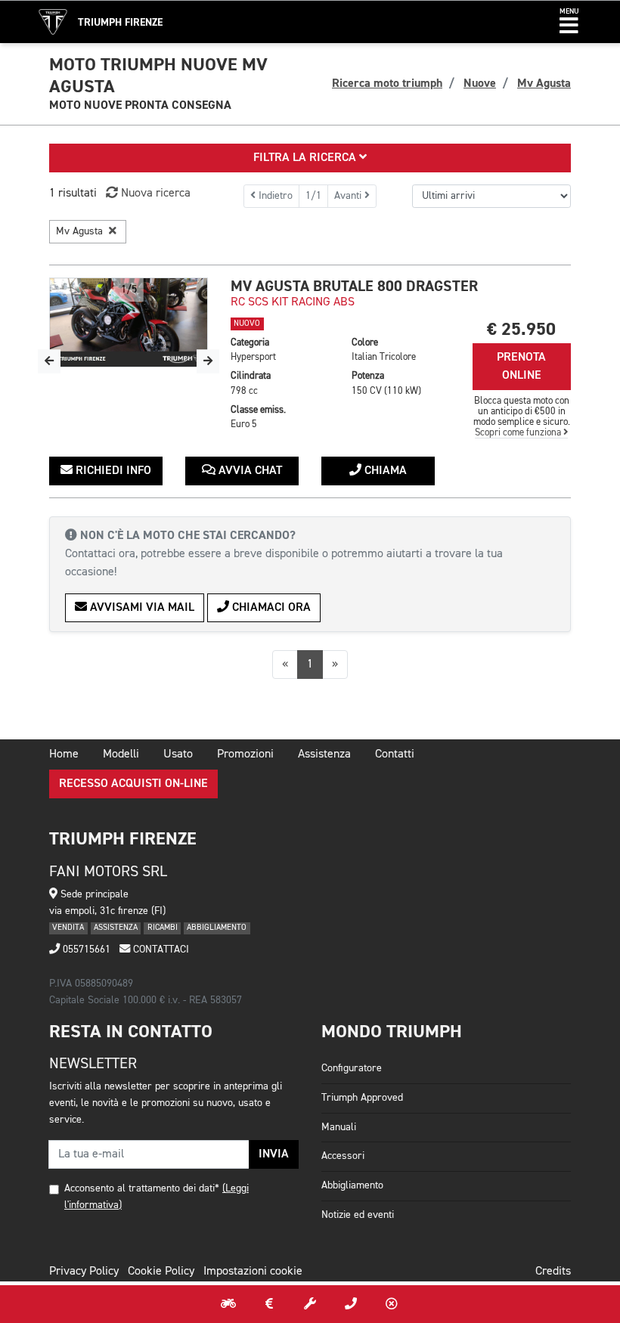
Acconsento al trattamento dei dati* (141, 1188)
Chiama (384, 471)
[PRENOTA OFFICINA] (310, 1304)
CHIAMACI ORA (270, 608)
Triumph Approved (362, 1097)
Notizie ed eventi (357, 1215)
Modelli (121, 754)
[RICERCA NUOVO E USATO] (228, 1304)
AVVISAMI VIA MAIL (140, 608)
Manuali (338, 1127)
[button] (569, 22)
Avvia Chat (248, 471)
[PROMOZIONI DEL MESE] (269, 1304)
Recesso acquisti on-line (133, 784)
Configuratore (351, 1068)
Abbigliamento (352, 1185)
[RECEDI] (392, 1304)
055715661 (85, 949)
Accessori (342, 1156)
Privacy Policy (84, 1272)
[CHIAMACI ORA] (351, 1304)
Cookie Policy (161, 1272)
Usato (178, 754)
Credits (553, 1272)
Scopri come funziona (519, 433)
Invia (274, 1154)
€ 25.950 (521, 329)
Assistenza (324, 754)
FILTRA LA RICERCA (306, 158)
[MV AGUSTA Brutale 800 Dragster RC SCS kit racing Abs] (128, 322)
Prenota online (521, 367)
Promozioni (245, 754)
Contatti (394, 754)
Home (64, 754)
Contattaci (159, 949)
